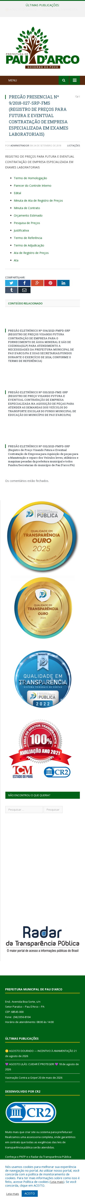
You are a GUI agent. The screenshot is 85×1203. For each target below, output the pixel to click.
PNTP (22, 1157)
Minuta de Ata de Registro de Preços (38, 200)
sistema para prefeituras (56, 1132)
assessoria (34, 1137)
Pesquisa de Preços (27, 223)
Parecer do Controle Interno (32, 185)
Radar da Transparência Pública (51, 1157)
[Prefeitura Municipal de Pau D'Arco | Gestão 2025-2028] (42, 47)
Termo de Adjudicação (29, 245)
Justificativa (21, 230)
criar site (30, 1132)
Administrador (20, 145)
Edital (17, 193)
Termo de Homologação (30, 178)
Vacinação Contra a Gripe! (21, 1077)
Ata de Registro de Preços (31, 253)
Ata (16, 260)
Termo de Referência (28, 238)
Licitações (73, 145)
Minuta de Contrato (27, 208)
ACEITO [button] (30, 1193)
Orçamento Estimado (28, 215)
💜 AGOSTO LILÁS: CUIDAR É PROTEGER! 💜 (41, 9)
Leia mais (57, 1181)
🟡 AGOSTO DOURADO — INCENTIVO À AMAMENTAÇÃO (39, 1051)
